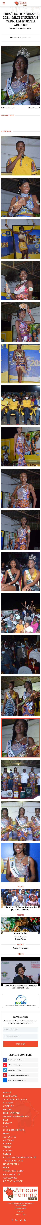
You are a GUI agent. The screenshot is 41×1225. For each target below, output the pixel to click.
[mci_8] (20, 446)
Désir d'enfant (11, 1113)
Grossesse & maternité (16, 1116)
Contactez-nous (20, 1214)
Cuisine (7, 1154)
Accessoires (10, 1177)
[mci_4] (20, 280)
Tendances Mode (13, 1171)
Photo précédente (8, 108)
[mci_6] (20, 363)
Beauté (7, 1092)
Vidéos (7, 1147)
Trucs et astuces (13, 1160)
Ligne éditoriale (20, 1208)
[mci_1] (20, 155)
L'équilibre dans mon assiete (19, 1157)
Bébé (5, 1120)
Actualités (9, 1137)
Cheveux (8, 1102)
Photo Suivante (33, 108)
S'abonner (20, 1044)
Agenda (7, 1150)
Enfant (7, 1123)
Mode (6, 1167)
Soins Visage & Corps (15, 1099)
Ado (5, 1126)
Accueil (19, 28)
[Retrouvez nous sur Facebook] (12, 1220)
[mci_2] (20, 197)
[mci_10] (20, 530)
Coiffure (8, 1106)
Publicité (20, 1211)
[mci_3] (20, 239)
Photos (7, 1143)
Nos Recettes (11, 1164)
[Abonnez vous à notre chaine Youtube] (25, 1220)
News (24, 28)
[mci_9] (20, 488)
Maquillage (10, 1096)
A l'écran (8, 1140)
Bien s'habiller (11, 1174)
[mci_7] (20, 405)
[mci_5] (20, 322)
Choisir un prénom (14, 1130)
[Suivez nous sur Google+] (16, 1220)
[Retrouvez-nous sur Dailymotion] (29, 1220)
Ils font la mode (12, 1181)
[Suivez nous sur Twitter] (21, 1220)
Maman (7, 1109)
